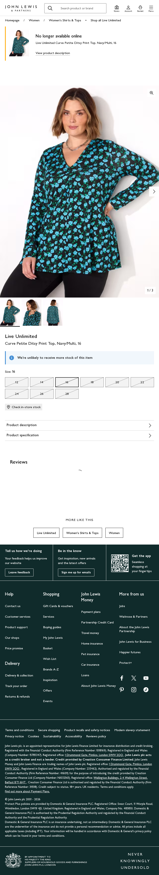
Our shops (12, 638)
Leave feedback (19, 572)
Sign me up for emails (76, 572)
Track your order (16, 686)
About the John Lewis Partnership (134, 629)
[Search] (50, 8)
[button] (151, 8)
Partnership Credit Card (97, 622)
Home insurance (92, 643)
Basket (48, 648)
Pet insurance (90, 654)
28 (62, 395)
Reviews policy (96, 736)
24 (12, 395)
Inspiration (50, 680)
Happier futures (130, 652)
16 (62, 383)
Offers (47, 690)
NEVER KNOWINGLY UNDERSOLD (135, 861)
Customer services (17, 616)
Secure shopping (49, 730)
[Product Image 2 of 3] (31, 312)
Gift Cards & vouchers (58, 606)
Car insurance (90, 664)
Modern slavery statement (132, 730)
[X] (133, 679)
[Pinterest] (121, 691)
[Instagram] (133, 691)
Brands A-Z (51, 669)
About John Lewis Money (98, 686)
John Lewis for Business (135, 642)
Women (34, 20)
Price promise (14, 648)
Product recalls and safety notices (87, 730)
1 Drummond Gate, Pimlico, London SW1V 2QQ (94, 755)
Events (48, 701)
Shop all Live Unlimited (106, 20)
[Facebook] (121, 679)
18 (87, 383)
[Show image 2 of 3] (154, 191)
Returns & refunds (17, 696)
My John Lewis (53, 638)
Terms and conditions (19, 730)
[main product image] (22, 43)
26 (36, 395)
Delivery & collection (19, 675)
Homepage (12, 20)
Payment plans (91, 612)
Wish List (49, 659)
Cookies (33, 736)
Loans (85, 675)
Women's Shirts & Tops (65, 20)
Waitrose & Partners (133, 616)
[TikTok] (145, 691)
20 (112, 383)
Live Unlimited (46, 533)
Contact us (12, 606)
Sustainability (52, 736)
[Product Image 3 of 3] (53, 312)
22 (137, 383)
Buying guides (52, 627)
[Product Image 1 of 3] (10, 312)
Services (48, 616)
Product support (16, 627)
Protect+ (125, 663)
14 (36, 383)
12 (11, 383)
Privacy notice (14, 736)
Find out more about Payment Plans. (27, 791)
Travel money (90, 633)
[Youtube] (145, 679)
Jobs (122, 606)
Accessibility (73, 736)
